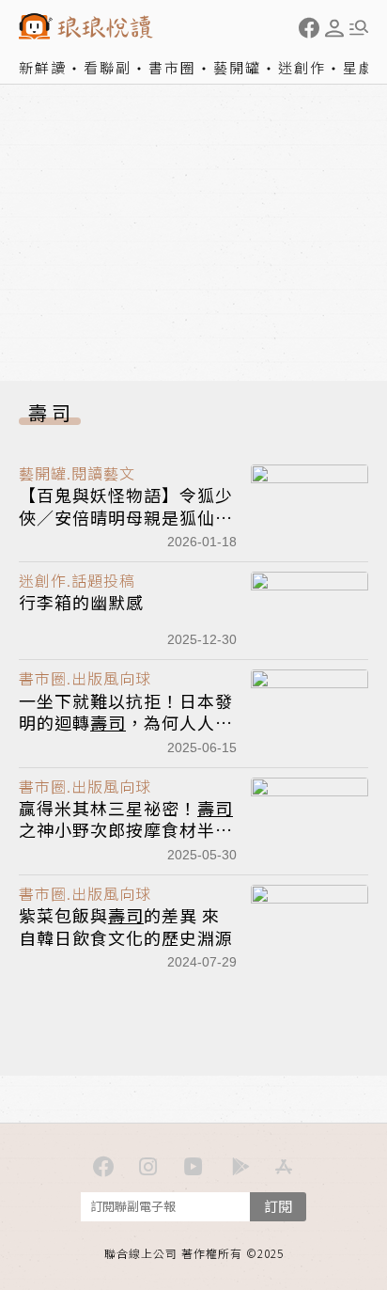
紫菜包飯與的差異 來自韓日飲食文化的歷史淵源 (126, 926)
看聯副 (108, 67)
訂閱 (278, 1206)
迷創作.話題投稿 (77, 580)
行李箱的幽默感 (81, 602)
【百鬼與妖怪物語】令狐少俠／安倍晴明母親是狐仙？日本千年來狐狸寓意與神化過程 (126, 527)
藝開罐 (237, 67)
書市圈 (172, 67)
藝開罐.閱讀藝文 (77, 472)
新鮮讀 (43, 67)
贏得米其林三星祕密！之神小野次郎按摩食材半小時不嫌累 (126, 829)
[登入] (334, 28)
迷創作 (302, 67)
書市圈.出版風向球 (85, 677)
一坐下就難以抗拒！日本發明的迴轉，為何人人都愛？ (126, 722)
